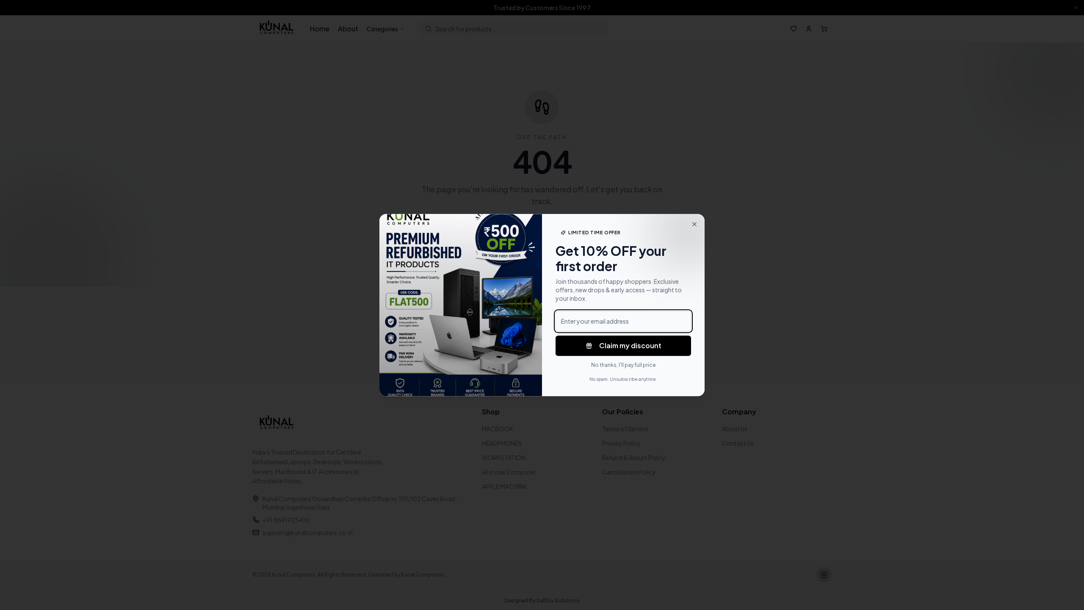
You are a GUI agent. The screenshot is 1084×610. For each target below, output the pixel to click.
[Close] (694, 224)
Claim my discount (630, 345)
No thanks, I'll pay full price (623, 365)
